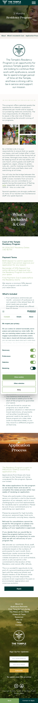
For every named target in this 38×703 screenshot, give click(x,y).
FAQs (19, 622)
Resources (19, 617)
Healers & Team (19, 614)
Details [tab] (19, 317)
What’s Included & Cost (15, 36)
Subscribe (19, 671)
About (3, 36)
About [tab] (31, 317)
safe (4, 185)
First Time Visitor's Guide (19, 609)
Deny (19, 390)
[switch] (33, 356)
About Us (19, 604)
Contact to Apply (29, 700)
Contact (19, 625)
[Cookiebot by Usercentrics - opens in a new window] (27, 311)
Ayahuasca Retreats (19, 607)
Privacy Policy (19, 693)
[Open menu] (34, 2)
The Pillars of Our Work (19, 612)
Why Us (19, 620)
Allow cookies (19, 377)
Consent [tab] (7, 317)
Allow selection (19, 383)
